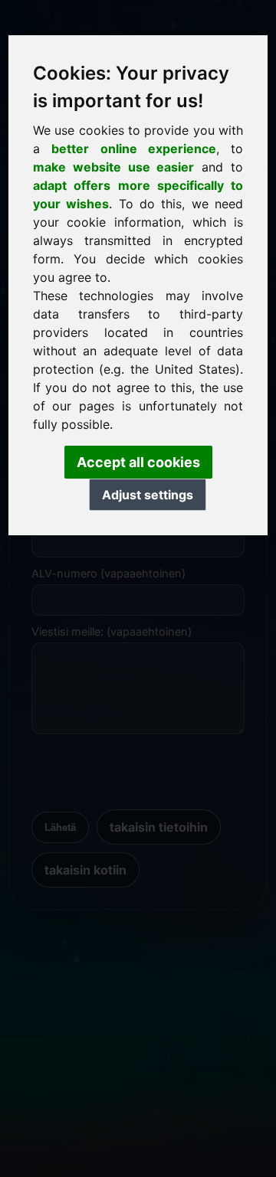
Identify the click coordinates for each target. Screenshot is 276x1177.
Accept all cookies (138, 462)
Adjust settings (147, 494)
